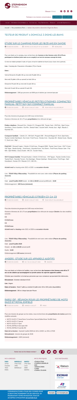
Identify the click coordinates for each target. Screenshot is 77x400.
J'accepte (52, 392)
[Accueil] (16, 6)
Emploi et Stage (39, 361)
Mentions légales (39, 366)
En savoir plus (31, 398)
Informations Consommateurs (19, 22)
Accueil (7, 22)
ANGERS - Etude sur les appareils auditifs (30, 259)
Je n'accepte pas (62, 392)
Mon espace (67, 17)
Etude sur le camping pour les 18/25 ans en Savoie (35, 43)
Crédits (37, 368)
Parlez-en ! (52, 22)
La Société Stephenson (63, 22)
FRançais (47, 11)
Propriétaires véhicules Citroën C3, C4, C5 (31, 197)
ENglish (53, 11)
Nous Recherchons (43, 22)
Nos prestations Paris (18, 27)
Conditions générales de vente (41, 364)
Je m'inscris (57, 17)
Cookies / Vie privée (40, 370)
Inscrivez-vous (33, 22)
